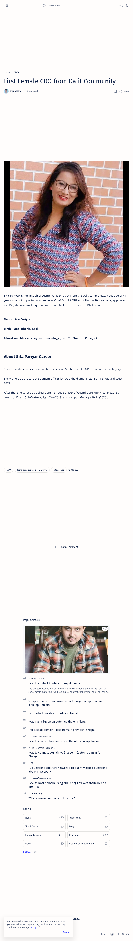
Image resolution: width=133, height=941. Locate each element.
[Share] (124, 91)
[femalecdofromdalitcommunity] (32, 470)
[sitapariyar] (59, 470)
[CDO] (8, 470)
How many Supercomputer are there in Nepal (57, 721)
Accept (33, 927)
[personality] (36, 793)
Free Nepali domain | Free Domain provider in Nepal (61, 730)
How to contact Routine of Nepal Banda (54, 683)
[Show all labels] (30, 852)
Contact (76, 918)
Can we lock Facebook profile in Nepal (53, 713)
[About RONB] (37, 678)
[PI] (32, 763)
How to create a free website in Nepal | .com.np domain (64, 741)
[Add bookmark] (115, 91)
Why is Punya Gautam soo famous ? (51, 798)
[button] (73, 469)
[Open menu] (6, 6)
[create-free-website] (41, 736)
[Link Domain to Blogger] (43, 748)
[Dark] (121, 6)
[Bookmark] (128, 6)
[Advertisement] (66, 39)
